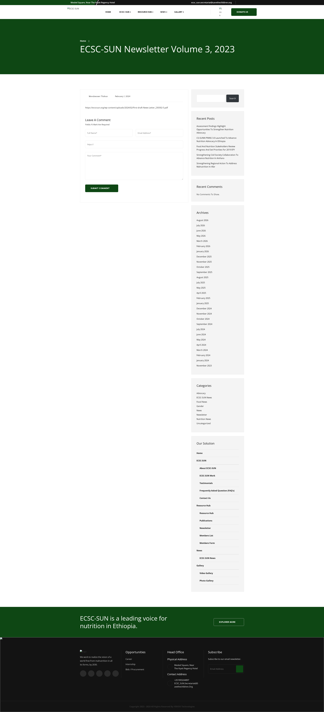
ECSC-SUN (124, 12)
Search (232, 98)
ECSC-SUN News (204, 397)
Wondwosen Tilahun (98, 96)
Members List (206, 535)
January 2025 (203, 303)
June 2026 (201, 230)
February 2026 (203, 246)
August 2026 (202, 220)
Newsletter (202, 414)
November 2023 (204, 365)
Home (108, 12)
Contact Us (205, 498)
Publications (206, 520)
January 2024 (203, 360)
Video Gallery (206, 573)
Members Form (207, 543)
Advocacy (201, 393)
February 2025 (203, 298)
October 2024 (203, 318)
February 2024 (203, 355)
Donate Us (242, 12)
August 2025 (202, 277)
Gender (200, 406)
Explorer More (227, 622)
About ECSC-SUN (208, 468)
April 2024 (201, 344)
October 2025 (203, 267)
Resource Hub (145, 12)
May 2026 (201, 235)
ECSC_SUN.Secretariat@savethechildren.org (211, 2)
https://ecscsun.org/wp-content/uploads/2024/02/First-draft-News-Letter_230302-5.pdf (126, 107)
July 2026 (201, 225)
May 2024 (201, 339)
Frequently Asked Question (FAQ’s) (217, 490)
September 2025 (204, 272)
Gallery (178, 12)
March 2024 (202, 350)
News (199, 410)
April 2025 (201, 293)
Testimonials (206, 483)
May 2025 (201, 287)
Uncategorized (204, 423)
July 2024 (201, 329)
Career (129, 659)
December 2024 (204, 308)
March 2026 (202, 241)
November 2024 (204, 313)
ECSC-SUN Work (207, 475)
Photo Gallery (206, 580)
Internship (130, 664)
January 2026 (203, 251)
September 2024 (204, 324)
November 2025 (204, 261)
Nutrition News (204, 419)
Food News (202, 401)
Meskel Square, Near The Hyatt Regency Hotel (92, 2)
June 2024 (201, 334)
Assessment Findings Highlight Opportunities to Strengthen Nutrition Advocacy (215, 129)
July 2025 (201, 282)
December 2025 (204, 256)
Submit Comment (100, 188)
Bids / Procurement (135, 669)
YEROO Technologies (184, 706)
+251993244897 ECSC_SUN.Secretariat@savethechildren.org (186, 683)
